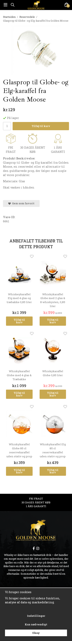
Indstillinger (36, 616)
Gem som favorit (22, 203)
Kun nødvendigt (36, 624)
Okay (36, 633)
